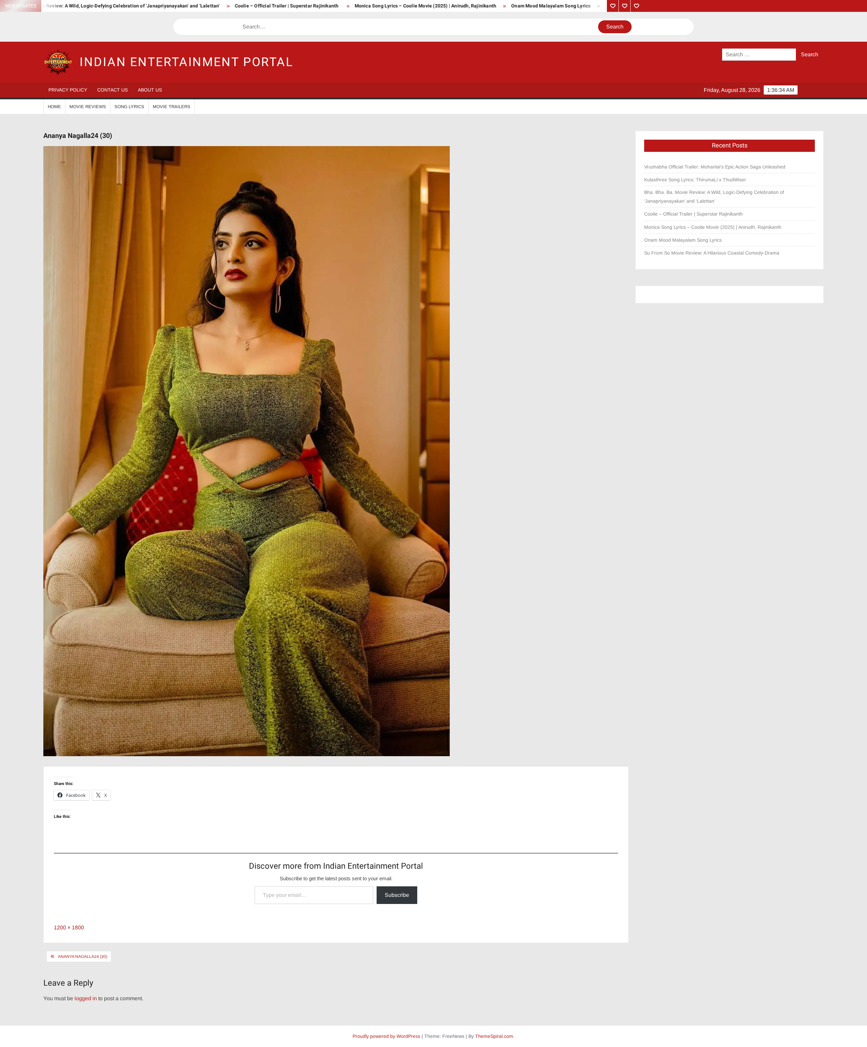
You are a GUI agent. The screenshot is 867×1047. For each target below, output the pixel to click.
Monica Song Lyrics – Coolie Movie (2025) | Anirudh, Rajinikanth (331, 5)
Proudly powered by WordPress (386, 1036)
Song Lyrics (129, 106)
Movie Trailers (171, 106)
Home (54, 106)
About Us (150, 90)
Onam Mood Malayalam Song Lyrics (456, 5)
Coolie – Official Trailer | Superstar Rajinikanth (192, 5)
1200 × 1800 (69, 927)
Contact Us (112, 90)
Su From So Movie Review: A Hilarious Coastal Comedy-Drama (579, 5)
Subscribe (397, 895)
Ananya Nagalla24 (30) (82, 956)
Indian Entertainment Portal (186, 62)
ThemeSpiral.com (494, 1036)
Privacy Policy (67, 90)
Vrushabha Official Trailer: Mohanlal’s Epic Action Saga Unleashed (714, 166)
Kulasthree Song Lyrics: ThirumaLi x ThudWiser (695, 179)
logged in (86, 998)
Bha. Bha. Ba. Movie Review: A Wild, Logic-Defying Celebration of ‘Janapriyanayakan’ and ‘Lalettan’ (714, 196)
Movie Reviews (87, 106)
